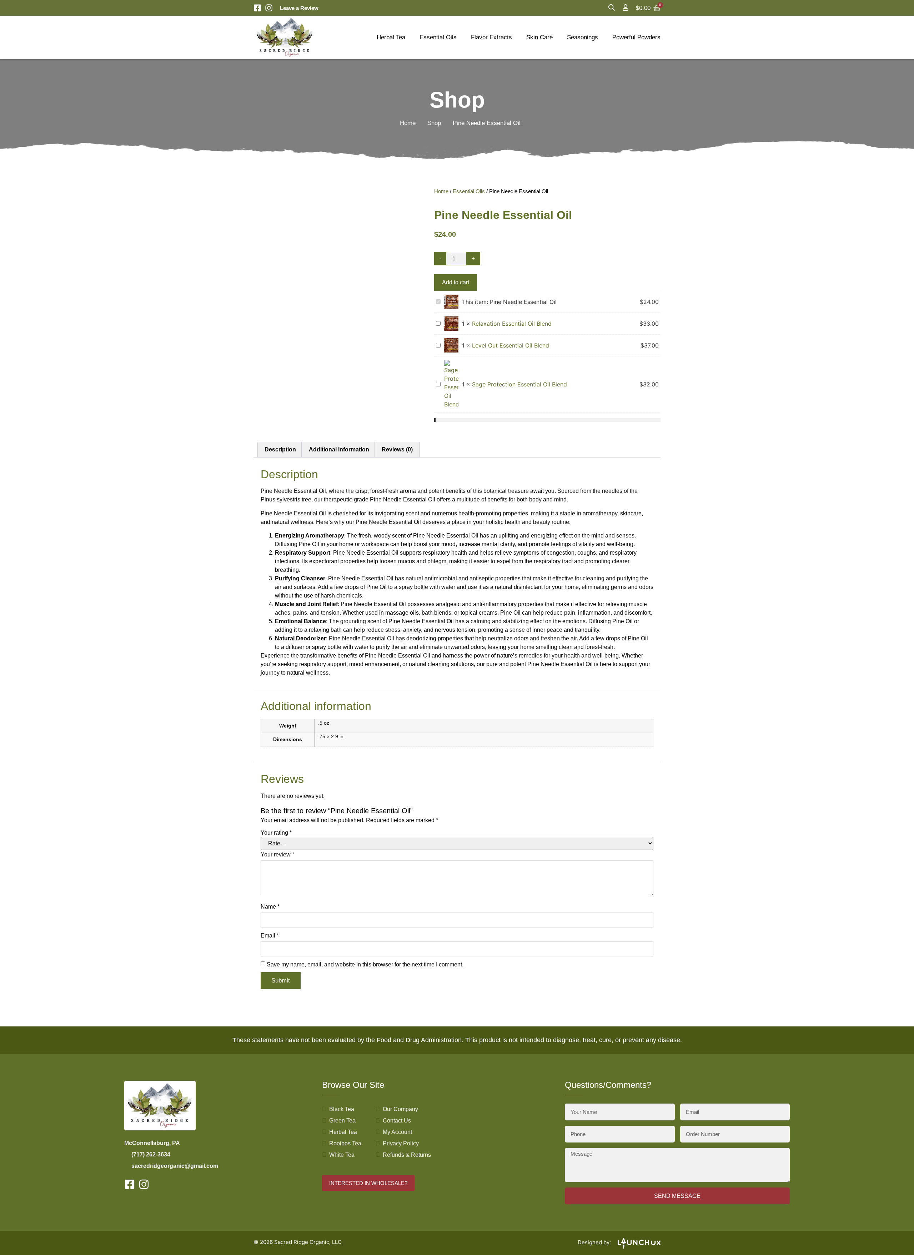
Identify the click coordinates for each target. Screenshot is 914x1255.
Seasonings (582, 37)
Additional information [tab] (339, 449)
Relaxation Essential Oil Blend (512, 323)
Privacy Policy (401, 1143)
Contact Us (397, 1121)
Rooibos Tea (345, 1143)
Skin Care (539, 37)
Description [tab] (280, 449)
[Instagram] (269, 8)
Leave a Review (299, 8)
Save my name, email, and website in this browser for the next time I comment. (365, 965)
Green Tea (342, 1121)
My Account (397, 1132)
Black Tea (341, 1109)
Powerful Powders (636, 37)
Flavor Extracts (491, 37)
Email (270, 936)
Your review (277, 855)
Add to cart (455, 282)
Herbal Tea (391, 37)
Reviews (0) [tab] (397, 449)
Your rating (276, 833)
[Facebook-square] (257, 8)
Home (408, 123)
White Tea (342, 1155)
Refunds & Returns (407, 1155)
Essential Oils (438, 37)
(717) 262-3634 (150, 1154)
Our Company (400, 1109)
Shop (434, 123)
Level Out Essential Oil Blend (510, 345)
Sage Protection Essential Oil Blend (519, 384)
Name (270, 907)
